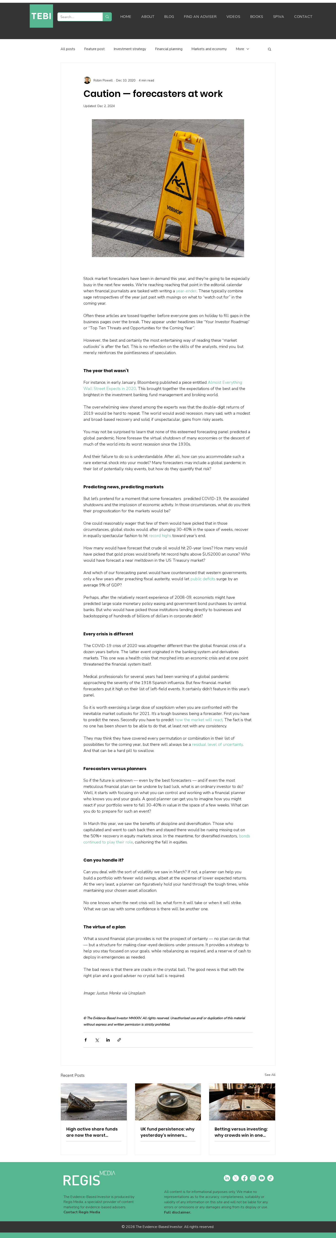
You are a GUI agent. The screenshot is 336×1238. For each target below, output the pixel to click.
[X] (235, 1178)
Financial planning (168, 48)
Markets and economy (209, 48)
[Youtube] (262, 1178)
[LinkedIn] (227, 1178)
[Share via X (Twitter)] (97, 1040)
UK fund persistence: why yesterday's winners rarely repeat (168, 1132)
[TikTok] (270, 1178)
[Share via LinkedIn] (108, 1040)
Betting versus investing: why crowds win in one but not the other (241, 1132)
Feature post (94, 48)
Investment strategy (130, 48)
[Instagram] (253, 1178)
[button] (269, 49)
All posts (68, 48)
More (240, 48)
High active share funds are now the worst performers (92, 1132)
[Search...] (107, 17)
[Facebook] (244, 1178)
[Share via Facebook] (85, 1040)
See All (270, 1075)
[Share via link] (119, 1040)
